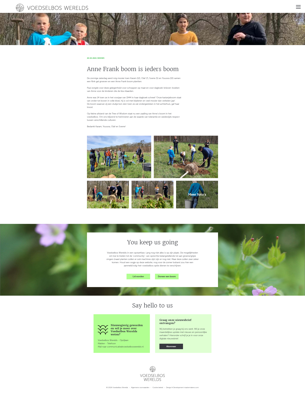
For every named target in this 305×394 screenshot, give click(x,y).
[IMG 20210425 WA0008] (108, 194)
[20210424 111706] (186, 157)
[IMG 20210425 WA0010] (152, 194)
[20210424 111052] (119, 157)
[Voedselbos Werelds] (77, 8)
